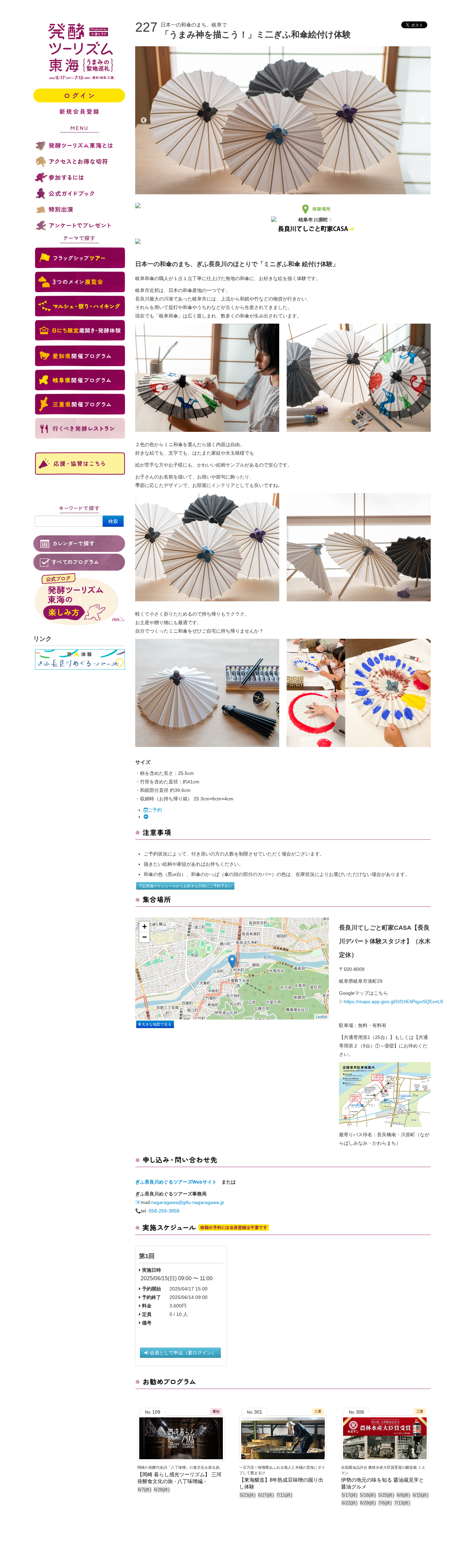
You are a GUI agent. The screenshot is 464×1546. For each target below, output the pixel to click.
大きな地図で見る (156, 1024)
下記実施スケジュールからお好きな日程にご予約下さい (185, 886)
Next (422, 120)
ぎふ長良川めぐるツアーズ (163, 1182)
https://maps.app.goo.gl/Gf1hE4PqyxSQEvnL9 (393, 1001)
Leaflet (321, 1016)
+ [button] (144, 926)
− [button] (144, 937)
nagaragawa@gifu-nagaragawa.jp (187, 1202)
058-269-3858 (164, 1211)
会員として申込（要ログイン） (182, 1352)
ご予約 (155, 810)
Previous (143, 120)
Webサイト (204, 1182)
